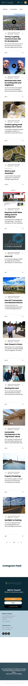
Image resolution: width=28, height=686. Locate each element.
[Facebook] (6, 633)
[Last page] (21, 542)
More (21, 9)
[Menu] (25, 2)
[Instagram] (3, 633)
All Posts (5, 9)
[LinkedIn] (9, 633)
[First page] (6, 542)
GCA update (13, 9)
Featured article (8, 168)
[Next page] (18, 542)
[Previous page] (10, 542)
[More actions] (23, 33)
